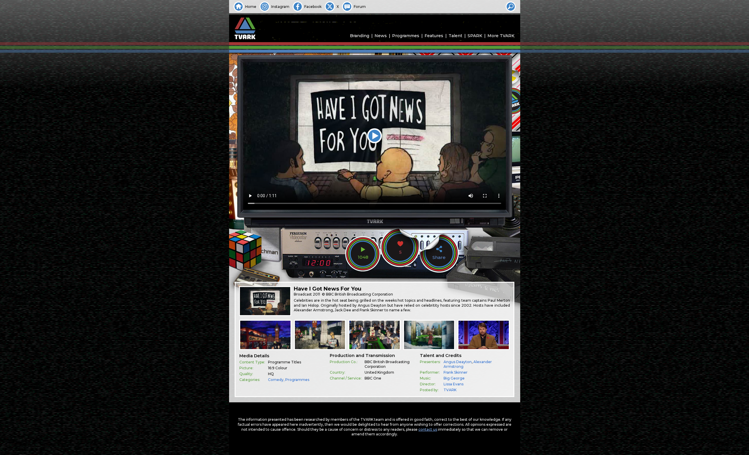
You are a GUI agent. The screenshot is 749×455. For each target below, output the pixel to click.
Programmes (405, 35)
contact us (427, 429)
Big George (454, 378)
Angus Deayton (458, 362)
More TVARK (500, 35)
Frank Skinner (456, 372)
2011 (316, 294)
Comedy (276, 379)
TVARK (450, 390)
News (380, 35)
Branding (359, 35)
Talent (455, 35)
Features (434, 35)
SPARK (475, 35)
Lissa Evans (453, 384)
